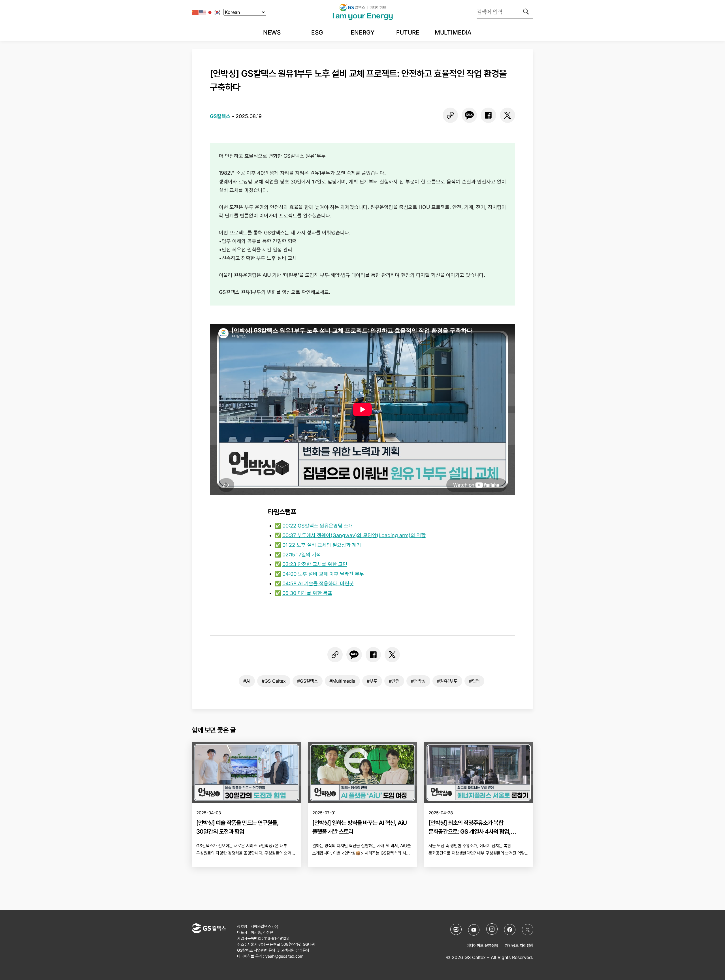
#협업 (474, 681)
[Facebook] (509, 929)
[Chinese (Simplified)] (195, 12)
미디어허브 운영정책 (482, 945)
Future (407, 32)
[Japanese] (210, 12)
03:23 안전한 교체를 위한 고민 (314, 564)
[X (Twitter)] (527, 929)
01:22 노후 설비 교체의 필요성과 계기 (321, 545)
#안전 (394, 681)
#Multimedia (342, 681)
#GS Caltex (274, 681)
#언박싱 (418, 681)
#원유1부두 (447, 681)
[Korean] (217, 12)
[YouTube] (473, 930)
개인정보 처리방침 (519, 945)
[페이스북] (488, 115)
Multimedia (453, 32)
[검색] (526, 12)
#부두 (372, 681)
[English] (202, 12)
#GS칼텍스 (307, 681)
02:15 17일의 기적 (301, 555)
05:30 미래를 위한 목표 (307, 593)
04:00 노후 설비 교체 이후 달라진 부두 (323, 574)
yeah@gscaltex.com (284, 956)
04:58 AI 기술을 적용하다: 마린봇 (318, 583)
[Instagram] (492, 929)
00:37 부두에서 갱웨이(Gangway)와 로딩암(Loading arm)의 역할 (354, 535)
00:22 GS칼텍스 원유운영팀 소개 (317, 526)
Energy (362, 32)
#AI (246, 681)
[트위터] (507, 115)
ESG (317, 32)
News (272, 32)
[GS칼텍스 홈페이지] (456, 929)
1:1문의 (303, 950)
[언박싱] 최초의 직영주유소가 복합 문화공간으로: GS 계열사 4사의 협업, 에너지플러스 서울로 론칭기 (469, 831)
